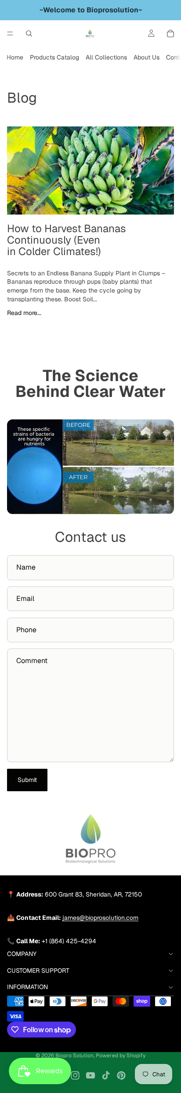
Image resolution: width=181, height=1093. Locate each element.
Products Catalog (54, 57)
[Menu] (10, 33)
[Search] (29, 33)
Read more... (24, 313)
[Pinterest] (121, 1075)
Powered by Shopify (120, 1055)
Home (15, 57)
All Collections (106, 57)
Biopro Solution (74, 1055)
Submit (27, 780)
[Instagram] (75, 1075)
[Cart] (170, 33)
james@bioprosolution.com (100, 918)
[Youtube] (90, 1075)
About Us (146, 57)
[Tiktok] (106, 1075)
